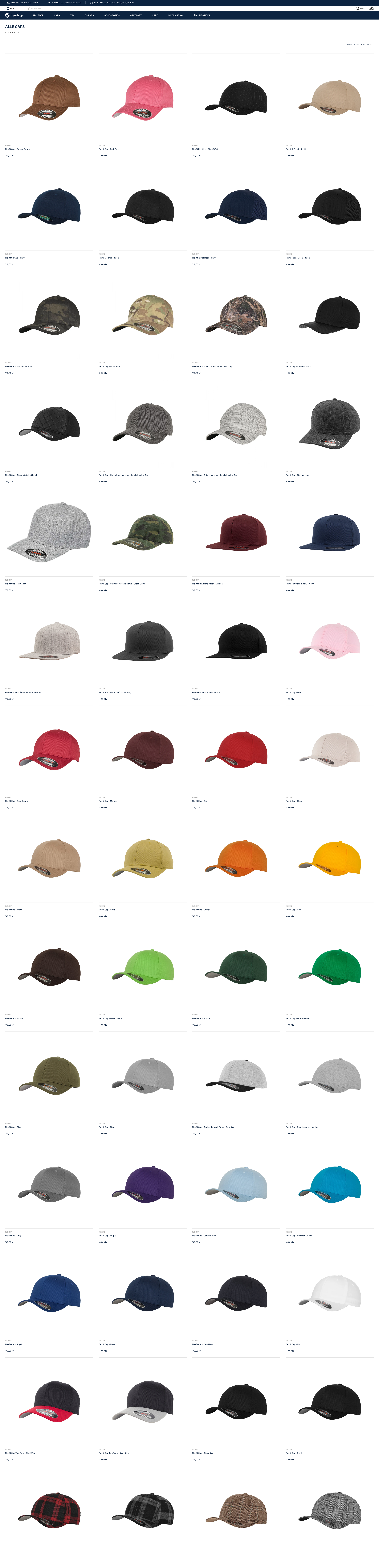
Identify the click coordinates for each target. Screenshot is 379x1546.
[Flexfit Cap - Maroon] (143, 750)
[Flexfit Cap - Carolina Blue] (236, 1184)
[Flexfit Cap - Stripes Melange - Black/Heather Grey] (236, 424)
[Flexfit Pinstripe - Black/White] (236, 98)
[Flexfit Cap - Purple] (143, 1184)
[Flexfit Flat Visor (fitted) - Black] (236, 641)
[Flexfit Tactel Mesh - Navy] (236, 206)
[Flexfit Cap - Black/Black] (236, 1402)
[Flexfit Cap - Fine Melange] (330, 424)
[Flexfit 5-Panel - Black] (143, 206)
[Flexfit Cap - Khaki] (49, 858)
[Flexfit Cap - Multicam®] (143, 315)
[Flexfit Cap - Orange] (236, 858)
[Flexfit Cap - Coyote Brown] (49, 98)
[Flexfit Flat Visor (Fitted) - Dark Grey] (143, 641)
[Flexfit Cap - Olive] (49, 1076)
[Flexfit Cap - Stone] (330, 750)
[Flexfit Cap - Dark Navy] (236, 1293)
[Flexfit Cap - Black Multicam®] (49, 315)
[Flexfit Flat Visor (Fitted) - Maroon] (236, 532)
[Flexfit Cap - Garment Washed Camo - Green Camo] (143, 532)
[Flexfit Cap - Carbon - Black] (330, 315)
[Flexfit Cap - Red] (236, 750)
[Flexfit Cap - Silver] (143, 1076)
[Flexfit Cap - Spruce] (236, 967)
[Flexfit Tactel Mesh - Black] (330, 206)
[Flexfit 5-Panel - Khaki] (330, 98)
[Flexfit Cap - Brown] (49, 967)
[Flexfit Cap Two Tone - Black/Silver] (143, 1402)
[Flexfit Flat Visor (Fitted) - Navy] (330, 532)
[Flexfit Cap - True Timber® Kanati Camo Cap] (236, 315)
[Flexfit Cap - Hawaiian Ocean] (330, 1184)
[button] (360, 8)
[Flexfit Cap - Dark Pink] (143, 98)
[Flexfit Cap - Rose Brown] (49, 750)
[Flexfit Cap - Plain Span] (49, 532)
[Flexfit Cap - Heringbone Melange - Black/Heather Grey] (143, 424)
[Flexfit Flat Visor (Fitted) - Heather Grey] (49, 641)
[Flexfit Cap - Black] (330, 1402)
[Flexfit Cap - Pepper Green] (330, 967)
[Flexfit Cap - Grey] (49, 1184)
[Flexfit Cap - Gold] (330, 858)
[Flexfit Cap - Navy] (143, 1293)
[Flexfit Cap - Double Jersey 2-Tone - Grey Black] (236, 1076)
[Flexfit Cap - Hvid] (330, 1293)
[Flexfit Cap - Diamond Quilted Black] (49, 424)
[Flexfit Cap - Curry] (143, 858)
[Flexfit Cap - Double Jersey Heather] (330, 1076)
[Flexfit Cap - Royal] (49, 1293)
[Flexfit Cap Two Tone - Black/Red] (49, 1402)
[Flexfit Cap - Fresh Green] (143, 967)
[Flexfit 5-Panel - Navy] (49, 206)
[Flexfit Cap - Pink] (330, 641)
